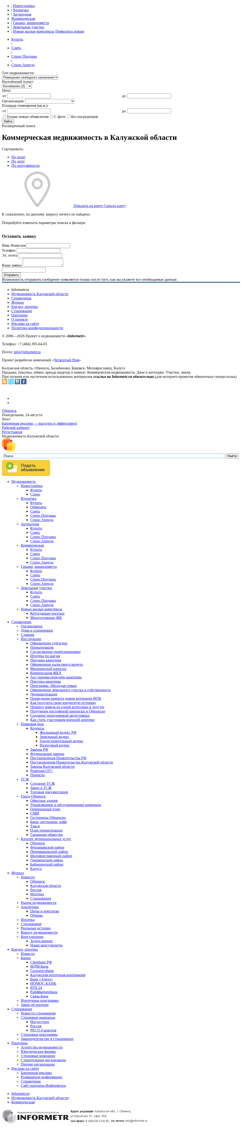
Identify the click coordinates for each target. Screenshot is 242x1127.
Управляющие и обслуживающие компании (65, 805)
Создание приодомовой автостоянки (60, 715)
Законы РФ (39, 749)
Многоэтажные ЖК (46, 618)
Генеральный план (45, 809)
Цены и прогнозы (44, 911)
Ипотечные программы (40, 1000)
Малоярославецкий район (51, 856)
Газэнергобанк (42, 971)
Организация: (13, 101)
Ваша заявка (12, 265)
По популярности (25, 166)
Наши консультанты (46, 945)
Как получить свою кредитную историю (63, 703)
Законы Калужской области (52, 766)
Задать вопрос (41, 941)
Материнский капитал (48, 669)
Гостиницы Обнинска (48, 818)
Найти (8, 121)
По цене (18, 157)
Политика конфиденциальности (37, 328)
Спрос (35, 494)
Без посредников (84, 117)
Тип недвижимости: (18, 73)
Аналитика (30, 907)
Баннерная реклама (36, 1073)
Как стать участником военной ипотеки (62, 720)
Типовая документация (49, 792)
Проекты (37, 775)
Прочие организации (38, 1064)
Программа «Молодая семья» (53, 686)
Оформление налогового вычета (56, 664)
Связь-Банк (39, 996)
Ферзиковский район (47, 847)
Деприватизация (43, 694)
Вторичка (21, 10)
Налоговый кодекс (55, 745)
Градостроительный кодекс (61, 741)
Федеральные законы (47, 754)
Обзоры (36, 915)
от (4, 96)
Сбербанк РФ (41, 962)
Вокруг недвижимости (39, 932)
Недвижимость (23, 481)
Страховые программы (39, 1034)
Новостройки (24, 6)
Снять (16, 48)
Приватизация (41, 647)
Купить (17, 39)
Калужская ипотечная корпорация (57, 975)
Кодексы (37, 728)
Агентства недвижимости (42, 1047)
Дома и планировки (37, 630)
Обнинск (9, 411)
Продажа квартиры (45, 660)
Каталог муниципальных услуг (46, 839)
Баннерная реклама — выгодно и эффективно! (39, 423)
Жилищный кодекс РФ (58, 732)
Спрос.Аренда (23, 65)
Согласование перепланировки (55, 652)
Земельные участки (28, 27)
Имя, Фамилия (14, 245)
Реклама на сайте (25, 324)
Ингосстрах (39, 1022)
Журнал (17, 302)
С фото (59, 117)
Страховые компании (38, 1017)
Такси (35, 826)
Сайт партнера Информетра (43, 1086)
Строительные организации (43, 1060)
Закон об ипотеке (35, 1005)
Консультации (32, 937)
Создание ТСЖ (42, 784)
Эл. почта (9, 255)
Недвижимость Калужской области (39, 294)
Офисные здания (43, 801)
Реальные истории (36, 928)
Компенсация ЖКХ (46, 673)
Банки (26, 958)
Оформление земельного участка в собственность (70, 690)
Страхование (21, 311)
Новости (28, 877)
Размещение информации (41, 1077)
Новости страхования (38, 1013)
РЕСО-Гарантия (43, 1030)
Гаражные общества (46, 835)
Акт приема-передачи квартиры (56, 677)
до (124, 96)
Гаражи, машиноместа (31, 23)
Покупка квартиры (45, 681)
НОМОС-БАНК (43, 983)
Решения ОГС (41, 771)
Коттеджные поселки (47, 613)
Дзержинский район (46, 860)
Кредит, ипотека (24, 307)
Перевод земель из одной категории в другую (67, 707)
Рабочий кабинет (16, 428)
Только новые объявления (27, 117)
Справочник (21, 298)
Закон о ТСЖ (41, 788)
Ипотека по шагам (45, 656)
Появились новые (69, 31)
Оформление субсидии (48, 643)
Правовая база (32, 724)
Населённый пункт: (18, 82)
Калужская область (45, 886)
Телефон (9, 250)
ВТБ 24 (36, 988)
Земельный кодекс (54, 737)
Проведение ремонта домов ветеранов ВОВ (65, 698)
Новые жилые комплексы (33, 31)
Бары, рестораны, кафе (48, 822)
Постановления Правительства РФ (58, 758)
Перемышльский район (49, 852)
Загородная (22, 14)
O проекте (19, 319)
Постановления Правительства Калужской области (71, 762)
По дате (17, 161)
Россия (35, 890)
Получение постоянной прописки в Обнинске (67, 711)
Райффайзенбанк (43, 992)
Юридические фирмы (38, 1051)
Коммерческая (23, 19)
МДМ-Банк (39, 966)
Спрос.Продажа (24, 56)
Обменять (38, 507)
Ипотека (37, 894)
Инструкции (31, 639)
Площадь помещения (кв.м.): (25, 106)
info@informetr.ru (27, 352)
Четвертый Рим (66, 360)
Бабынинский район (46, 864)
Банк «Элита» (41, 979)
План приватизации (46, 830)
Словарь (27, 635)
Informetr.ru (20, 1094)
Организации (32, 626)
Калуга (36, 869)
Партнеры (19, 315)
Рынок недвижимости (38, 903)
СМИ (34, 813)
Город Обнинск (33, 796)
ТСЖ (25, 779)
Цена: (6, 90)
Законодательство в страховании (47, 1039)
